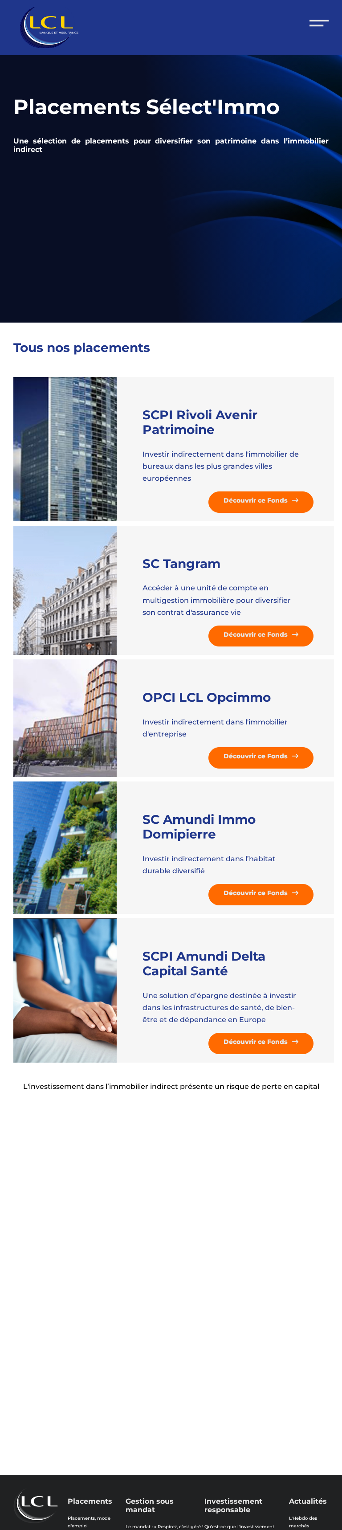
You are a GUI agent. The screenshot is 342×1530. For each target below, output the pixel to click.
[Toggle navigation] (319, 23)
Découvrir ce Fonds (256, 500)
